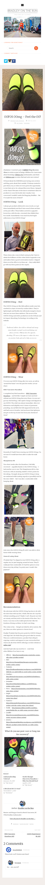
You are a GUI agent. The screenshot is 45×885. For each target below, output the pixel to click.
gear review (24, 824)
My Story (20, 123)
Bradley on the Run (23, 11)
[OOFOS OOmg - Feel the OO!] (22, 89)
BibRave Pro (19, 175)
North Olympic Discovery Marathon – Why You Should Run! (30, 779)
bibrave (15, 824)
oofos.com (7, 645)
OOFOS (25, 170)
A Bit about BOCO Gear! (11, 789)
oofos (31, 824)
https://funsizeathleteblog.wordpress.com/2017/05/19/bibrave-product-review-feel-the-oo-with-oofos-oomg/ (23, 724)
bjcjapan (18, 863)
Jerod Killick (17, 850)
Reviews (27, 123)
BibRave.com (10, 177)
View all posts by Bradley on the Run (22, 818)
